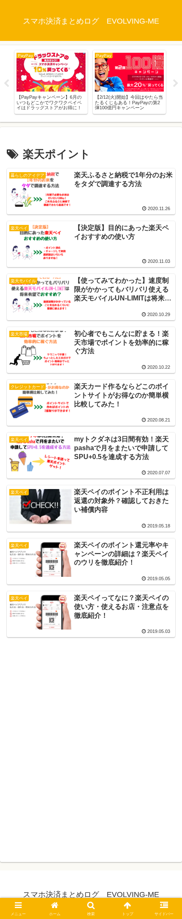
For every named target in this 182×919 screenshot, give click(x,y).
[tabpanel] (51, 82)
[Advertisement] (91, 748)
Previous (6, 83)
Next (175, 83)
